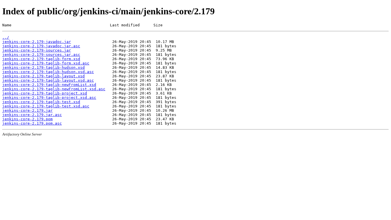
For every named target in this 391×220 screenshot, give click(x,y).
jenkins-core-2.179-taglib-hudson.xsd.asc (48, 72)
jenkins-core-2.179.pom (27, 119)
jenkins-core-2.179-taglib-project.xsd (44, 93)
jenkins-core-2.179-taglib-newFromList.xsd (49, 84)
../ (5, 37)
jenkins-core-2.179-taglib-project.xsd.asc (49, 97)
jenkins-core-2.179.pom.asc (32, 123)
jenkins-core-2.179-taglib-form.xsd (41, 59)
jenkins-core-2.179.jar (27, 110)
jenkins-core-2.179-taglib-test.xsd (41, 102)
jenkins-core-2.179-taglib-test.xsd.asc (45, 106)
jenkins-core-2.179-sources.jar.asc (41, 54)
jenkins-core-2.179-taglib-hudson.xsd (43, 67)
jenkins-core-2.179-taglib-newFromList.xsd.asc (53, 89)
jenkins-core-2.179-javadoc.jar (36, 42)
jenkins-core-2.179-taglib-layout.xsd (43, 76)
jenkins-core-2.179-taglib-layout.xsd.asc (48, 80)
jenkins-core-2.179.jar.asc (32, 115)
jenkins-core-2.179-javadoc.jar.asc (41, 46)
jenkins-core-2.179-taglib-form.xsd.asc (45, 63)
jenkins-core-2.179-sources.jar (36, 50)
